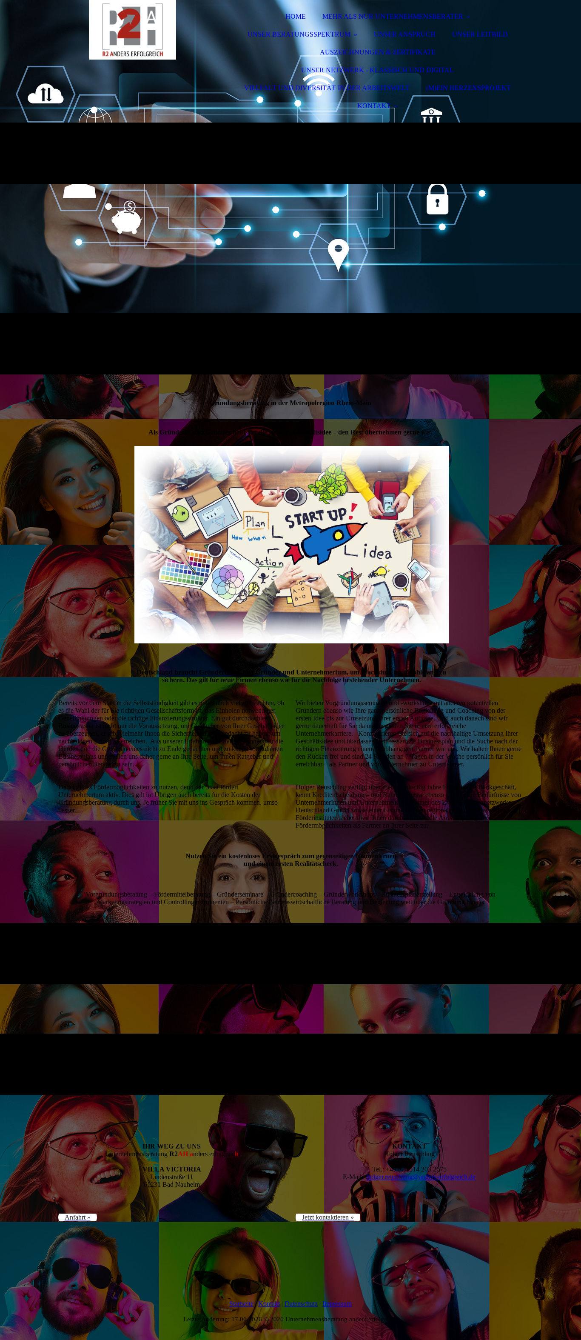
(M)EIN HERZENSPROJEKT (468, 87)
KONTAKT (374, 105)
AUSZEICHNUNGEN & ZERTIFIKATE (378, 52)
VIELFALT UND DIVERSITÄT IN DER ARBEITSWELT (327, 87)
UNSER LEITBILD (480, 34)
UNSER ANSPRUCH (405, 34)
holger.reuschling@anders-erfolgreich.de (421, 1176)
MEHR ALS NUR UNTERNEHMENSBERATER (392, 16)
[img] (132, 30)
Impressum (337, 1303)
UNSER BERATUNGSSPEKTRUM (299, 34)
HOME (295, 16)
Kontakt (269, 1303)
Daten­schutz (301, 1303)
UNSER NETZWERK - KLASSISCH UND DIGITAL (377, 70)
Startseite (241, 1303)
